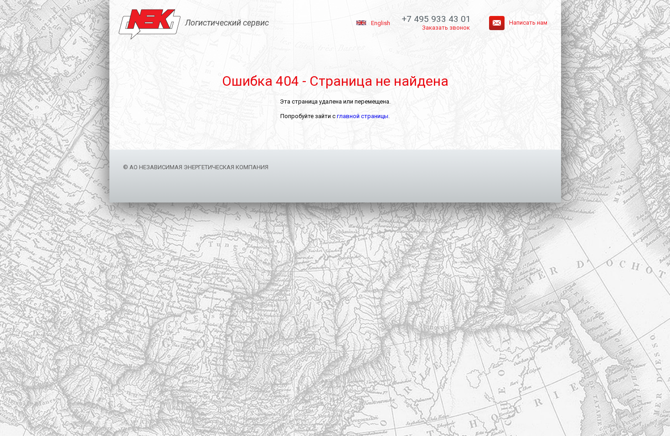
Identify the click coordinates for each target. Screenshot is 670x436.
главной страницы (362, 116)
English (380, 23)
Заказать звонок (446, 28)
